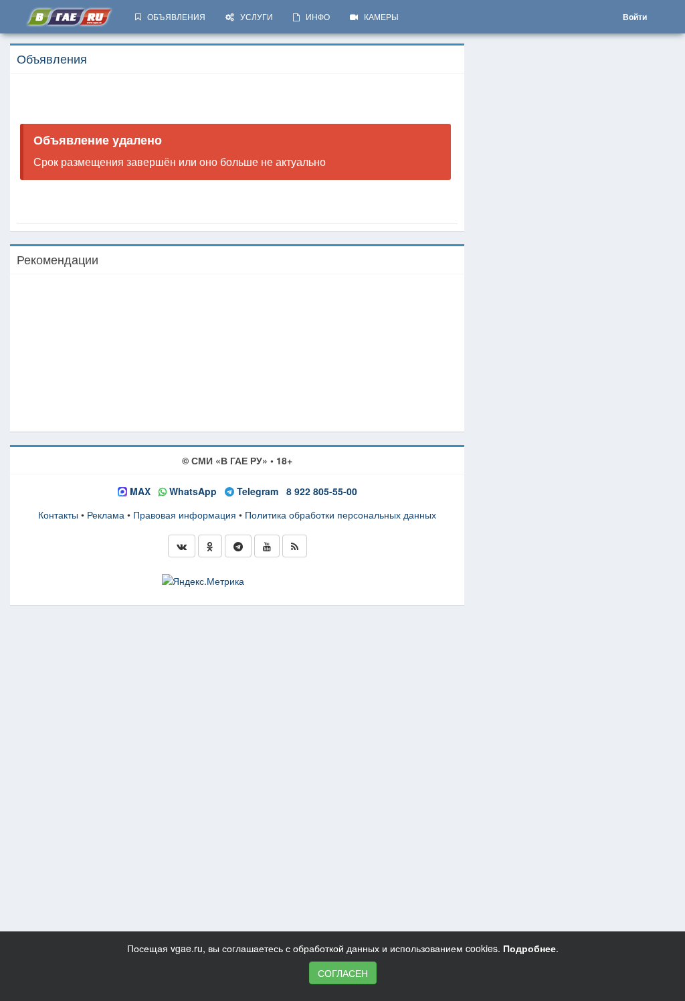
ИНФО (315, 16)
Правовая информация (184, 514)
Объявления (52, 58)
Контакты (58, 514)
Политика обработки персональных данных (340, 514)
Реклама (105, 514)
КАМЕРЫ (378, 16)
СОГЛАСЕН (343, 973)
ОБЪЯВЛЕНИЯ (173, 16)
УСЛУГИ (253, 16)
